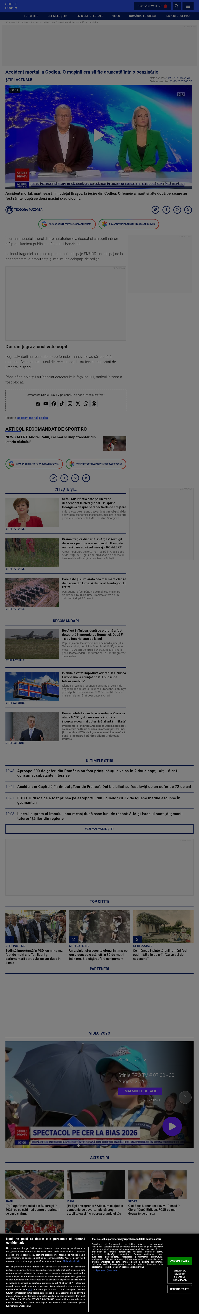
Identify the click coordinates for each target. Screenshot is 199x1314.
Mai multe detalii (71, 1261)
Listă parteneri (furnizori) (104, 1270)
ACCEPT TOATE (179, 1260)
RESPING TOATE (179, 1289)
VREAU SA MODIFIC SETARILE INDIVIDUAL (180, 1275)
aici (30, 1289)
